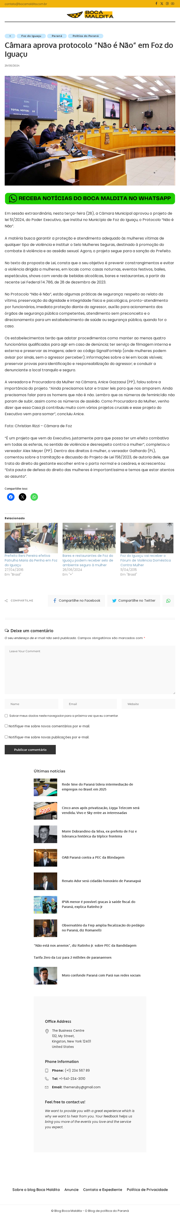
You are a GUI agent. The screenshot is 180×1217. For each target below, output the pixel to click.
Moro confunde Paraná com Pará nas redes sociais (101, 975)
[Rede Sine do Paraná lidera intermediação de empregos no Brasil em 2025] (45, 787)
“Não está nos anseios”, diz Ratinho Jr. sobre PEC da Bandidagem (85, 945)
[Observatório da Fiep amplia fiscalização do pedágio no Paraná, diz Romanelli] (45, 928)
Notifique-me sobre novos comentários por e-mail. (49, 726)
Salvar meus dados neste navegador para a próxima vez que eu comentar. (64, 716)
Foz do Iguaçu (31, 36)
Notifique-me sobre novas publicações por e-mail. (49, 737)
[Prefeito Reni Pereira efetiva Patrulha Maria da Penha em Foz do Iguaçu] (31, 538)
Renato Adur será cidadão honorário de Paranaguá (101, 881)
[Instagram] (167, 4)
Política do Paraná (86, 36)
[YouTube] (172, 4)
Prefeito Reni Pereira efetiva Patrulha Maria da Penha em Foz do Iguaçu (31, 560)
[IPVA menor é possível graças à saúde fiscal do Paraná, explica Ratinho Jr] (45, 905)
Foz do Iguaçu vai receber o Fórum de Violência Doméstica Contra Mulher (145, 560)
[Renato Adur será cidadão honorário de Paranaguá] (45, 881)
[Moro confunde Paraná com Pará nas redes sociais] (45, 975)
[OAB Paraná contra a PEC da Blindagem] (45, 858)
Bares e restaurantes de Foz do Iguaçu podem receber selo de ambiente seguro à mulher (88, 560)
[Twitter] (162, 4)
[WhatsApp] (168, 601)
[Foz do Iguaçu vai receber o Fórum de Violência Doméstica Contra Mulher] (147, 538)
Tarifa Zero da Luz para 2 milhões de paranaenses (73, 957)
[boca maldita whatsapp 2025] (90, 198)
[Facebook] (156, 4)
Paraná (57, 36)
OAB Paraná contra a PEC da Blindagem (93, 857)
